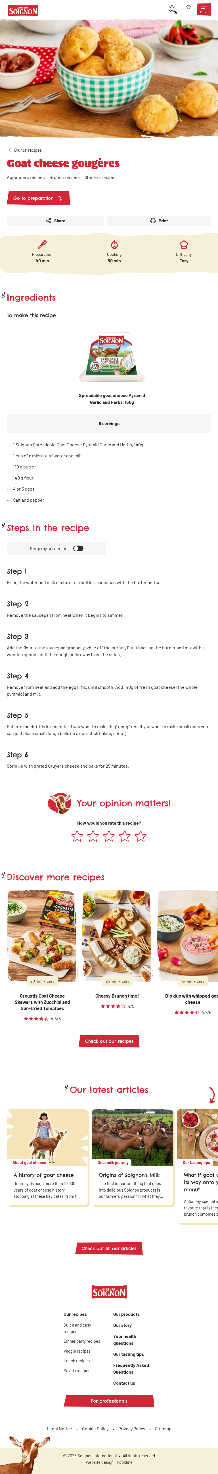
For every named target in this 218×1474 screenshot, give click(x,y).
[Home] (23, 11)
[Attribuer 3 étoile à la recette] (109, 836)
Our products (126, 1314)
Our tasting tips (128, 1354)
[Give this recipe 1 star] (77, 836)
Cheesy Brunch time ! (117, 995)
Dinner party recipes (82, 1341)
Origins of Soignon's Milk (129, 1175)
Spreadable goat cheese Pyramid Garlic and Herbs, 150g (112, 398)
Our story (122, 1325)
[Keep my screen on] (78, 548)
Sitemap (163, 1428)
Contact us (124, 1383)
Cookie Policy (95, 1428)
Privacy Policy (131, 1428)
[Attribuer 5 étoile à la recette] (141, 836)
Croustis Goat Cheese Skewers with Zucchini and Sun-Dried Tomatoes (42, 1002)
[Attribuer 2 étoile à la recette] (93, 836)
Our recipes (75, 1314)
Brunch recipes (64, 177)
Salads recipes (77, 1370)
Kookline (125, 1462)
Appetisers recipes (26, 177)
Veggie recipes (77, 1350)
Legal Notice (59, 1428)
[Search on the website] (173, 9)
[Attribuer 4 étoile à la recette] (125, 836)
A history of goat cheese (44, 1175)
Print (163, 220)
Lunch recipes (77, 1360)
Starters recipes (100, 177)
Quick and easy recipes (77, 1328)
